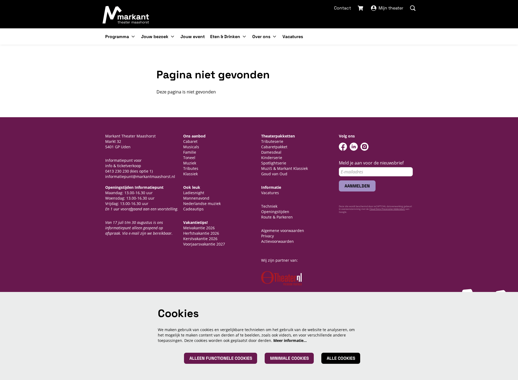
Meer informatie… (290, 340)
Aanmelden (357, 186)
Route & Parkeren (277, 217)
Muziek (189, 163)
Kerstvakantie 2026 (200, 238)
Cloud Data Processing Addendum (387, 208)
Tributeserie (272, 141)
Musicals (191, 146)
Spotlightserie (273, 163)
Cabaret (190, 141)
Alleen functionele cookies (220, 358)
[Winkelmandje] (361, 8)
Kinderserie (271, 157)
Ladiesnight (193, 192)
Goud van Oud (274, 173)
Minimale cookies (289, 358)
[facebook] (343, 147)
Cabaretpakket (274, 146)
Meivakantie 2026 (199, 227)
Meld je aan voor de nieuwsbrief (371, 163)
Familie (189, 152)
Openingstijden (275, 211)
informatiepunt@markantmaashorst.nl (140, 176)
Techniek (269, 206)
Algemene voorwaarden (282, 230)
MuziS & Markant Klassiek (284, 168)
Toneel (189, 157)
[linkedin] (354, 147)
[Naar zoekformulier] (413, 8)
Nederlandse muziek (202, 203)
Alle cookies (341, 358)
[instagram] (364, 147)
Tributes (190, 168)
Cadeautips (193, 208)
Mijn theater (391, 8)
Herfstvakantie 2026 (201, 233)
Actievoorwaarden (277, 241)
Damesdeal (271, 152)
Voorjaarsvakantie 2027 (204, 244)
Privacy (267, 235)
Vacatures (270, 192)
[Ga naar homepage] (126, 14)
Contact (342, 8)
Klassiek (190, 173)
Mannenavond (196, 198)
